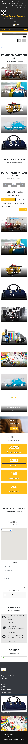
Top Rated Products (7, 206)
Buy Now (14, 428)
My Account (5, 29)
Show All (23, 209)
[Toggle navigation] (25, 29)
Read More (12, 623)
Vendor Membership (21, 7)
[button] (24, 34)
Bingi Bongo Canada (14, 16)
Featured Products (7, 203)
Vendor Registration (10, 7)
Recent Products (19, 203)
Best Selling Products (8, 199)
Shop (16, 5)
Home (11, 5)
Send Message (14, 590)
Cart (25, 5)
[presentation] (19, 40)
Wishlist (20, 5)
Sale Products (20, 199)
